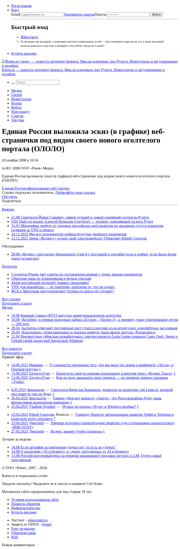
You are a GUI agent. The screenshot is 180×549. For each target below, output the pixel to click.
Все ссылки (11, 299)
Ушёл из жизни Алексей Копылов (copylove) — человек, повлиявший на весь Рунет (82, 221)
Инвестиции (21, 99)
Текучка (17, 120)
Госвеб (16, 95)
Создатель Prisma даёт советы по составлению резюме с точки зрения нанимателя (76, 274)
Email (15, 14)
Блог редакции (23, 529)
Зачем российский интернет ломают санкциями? (50, 283)
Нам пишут (20, 112)
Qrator (47, 524)
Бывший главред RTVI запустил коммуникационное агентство (71, 315)
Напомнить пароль (79, 14)
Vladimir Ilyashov (42, 407)
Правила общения (25, 504)
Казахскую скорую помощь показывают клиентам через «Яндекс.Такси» (114, 373)
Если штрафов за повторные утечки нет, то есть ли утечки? (63, 447)
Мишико (36, 365)
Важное (8, 209)
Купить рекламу (24, 53)
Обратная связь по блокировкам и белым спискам (51, 278)
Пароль (85, 14)
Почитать (9, 266)
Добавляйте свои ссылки (75, 192)
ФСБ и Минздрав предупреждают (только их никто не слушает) (62, 291)
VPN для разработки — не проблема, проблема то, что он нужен (63, 287)
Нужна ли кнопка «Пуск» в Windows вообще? (99, 407)
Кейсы (16, 107)
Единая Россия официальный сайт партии (35, 188)
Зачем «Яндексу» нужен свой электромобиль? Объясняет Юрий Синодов (79, 238)
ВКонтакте (29, 37)
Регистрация (21, 6)
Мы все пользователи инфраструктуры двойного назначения (69, 234)
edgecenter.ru (38, 520)
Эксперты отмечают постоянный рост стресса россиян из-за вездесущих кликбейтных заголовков (99, 328)
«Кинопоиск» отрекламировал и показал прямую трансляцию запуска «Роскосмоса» (88, 332)
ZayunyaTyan (39, 373)
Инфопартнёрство (25, 508)
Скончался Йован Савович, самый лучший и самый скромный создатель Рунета (80, 217)
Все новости (12, 349)
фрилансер (35, 390)
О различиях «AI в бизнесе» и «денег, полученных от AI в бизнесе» (70, 451)
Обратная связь (23, 533)
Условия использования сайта (35, 500)
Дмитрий (36, 423)
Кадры (16, 103)
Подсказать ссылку (17, 303)
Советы (17, 116)
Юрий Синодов (41, 414)
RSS (14, 537)
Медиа (16, 91)
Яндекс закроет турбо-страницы (76, 431)
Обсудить (9, 197)
